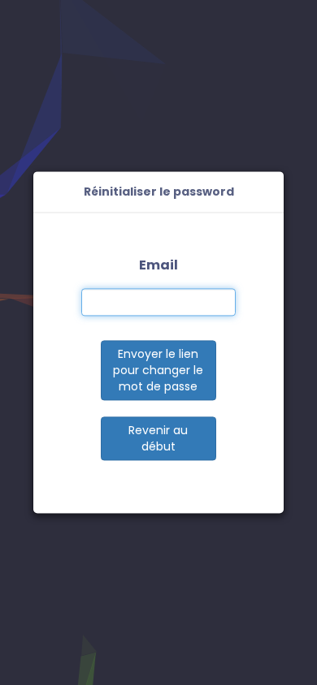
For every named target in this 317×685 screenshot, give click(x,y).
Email (158, 265)
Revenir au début (158, 439)
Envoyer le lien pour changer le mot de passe (158, 371)
